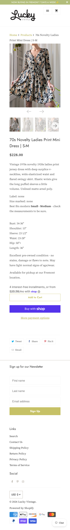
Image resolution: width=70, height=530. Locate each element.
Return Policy (18, 453)
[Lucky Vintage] (23, 15)
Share (35, 341)
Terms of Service (20, 465)
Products (26, 35)
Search (14, 436)
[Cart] (56, 11)
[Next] (41, 111)
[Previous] (28, 111)
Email (18, 349)
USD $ (14, 494)
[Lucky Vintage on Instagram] (23, 481)
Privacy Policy (18, 459)
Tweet (18, 341)
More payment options (35, 318)
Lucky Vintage (27, 501)
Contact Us (16, 442)
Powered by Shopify (22, 508)
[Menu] (47, 11)
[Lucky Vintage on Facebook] (12, 481)
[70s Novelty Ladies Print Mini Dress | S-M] (35, 75)
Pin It (50, 341)
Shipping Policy (19, 447)
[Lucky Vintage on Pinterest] (17, 481)
